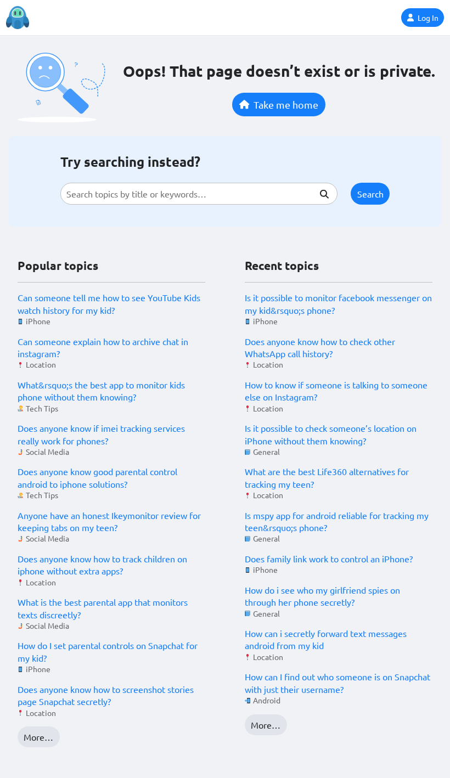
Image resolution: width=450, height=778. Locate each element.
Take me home (286, 104)
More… (38, 736)
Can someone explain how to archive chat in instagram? (103, 347)
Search (370, 193)
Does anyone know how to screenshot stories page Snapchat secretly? (106, 695)
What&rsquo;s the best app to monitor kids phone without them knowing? (101, 390)
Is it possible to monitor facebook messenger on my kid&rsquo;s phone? (338, 303)
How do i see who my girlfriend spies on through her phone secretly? (322, 595)
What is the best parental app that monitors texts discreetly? (103, 607)
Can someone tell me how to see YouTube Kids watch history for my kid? (109, 303)
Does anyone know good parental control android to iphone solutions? (97, 477)
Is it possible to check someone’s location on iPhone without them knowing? (331, 434)
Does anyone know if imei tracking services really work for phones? (101, 434)
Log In (428, 17)
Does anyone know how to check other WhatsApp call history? (320, 347)
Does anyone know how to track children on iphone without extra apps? (102, 564)
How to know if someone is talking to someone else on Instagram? (336, 390)
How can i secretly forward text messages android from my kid (326, 639)
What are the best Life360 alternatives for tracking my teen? (327, 477)
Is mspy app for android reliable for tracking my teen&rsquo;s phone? (337, 521)
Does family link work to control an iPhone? (329, 558)
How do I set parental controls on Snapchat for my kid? (108, 651)
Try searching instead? (130, 162)
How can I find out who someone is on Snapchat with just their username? (337, 682)
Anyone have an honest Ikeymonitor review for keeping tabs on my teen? (109, 521)
